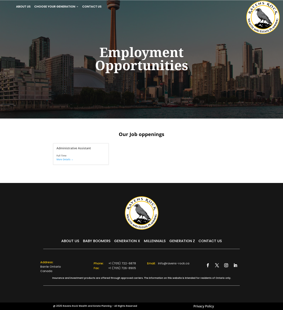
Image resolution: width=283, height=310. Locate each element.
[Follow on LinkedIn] (235, 265)
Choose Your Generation (54, 7)
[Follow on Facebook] (208, 265)
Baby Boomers (97, 241)
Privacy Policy (203, 306)
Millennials (155, 241)
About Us (23, 7)
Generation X (127, 241)
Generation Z (182, 241)
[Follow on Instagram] (226, 265)
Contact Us (92, 7)
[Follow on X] (217, 265)
